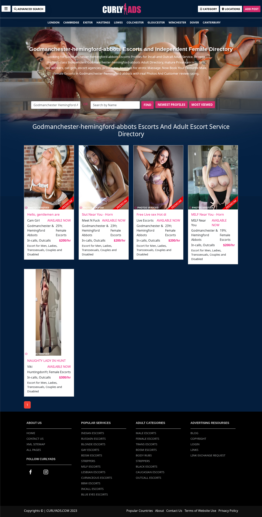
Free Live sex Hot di (151, 214)
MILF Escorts (91, 466)
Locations (232, 9)
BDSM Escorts (91, 455)
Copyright (198, 438)
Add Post (252, 9)
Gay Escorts (90, 450)
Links (194, 450)
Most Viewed (202, 105)
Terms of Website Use (200, 511)
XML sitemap (35, 444)
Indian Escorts (92, 433)
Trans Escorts (146, 444)
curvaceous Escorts (96, 477)
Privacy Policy (228, 511)
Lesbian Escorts (93, 472)
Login (194, 444)
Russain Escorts (93, 438)
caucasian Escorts (150, 472)
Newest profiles (171, 105)
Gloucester (156, 22)
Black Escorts (146, 466)
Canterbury (212, 22)
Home (30, 433)
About (159, 511)
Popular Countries (139, 511)
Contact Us (35, 438)
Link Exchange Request (207, 455)
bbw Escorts (90, 483)
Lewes (119, 22)
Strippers (88, 461)
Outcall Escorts (148, 477)
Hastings (103, 22)
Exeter (88, 22)
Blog (194, 433)
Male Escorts (146, 433)
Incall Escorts (92, 489)
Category (209, 9)
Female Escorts (147, 438)
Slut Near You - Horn (97, 214)
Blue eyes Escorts (94, 494)
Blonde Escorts (93, 444)
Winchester (178, 22)
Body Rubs (144, 455)
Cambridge (71, 22)
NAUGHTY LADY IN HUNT (46, 360)
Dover (195, 22)
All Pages (33, 450)
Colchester (135, 22)
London (54, 22)
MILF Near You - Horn (207, 214)
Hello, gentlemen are (43, 214)
